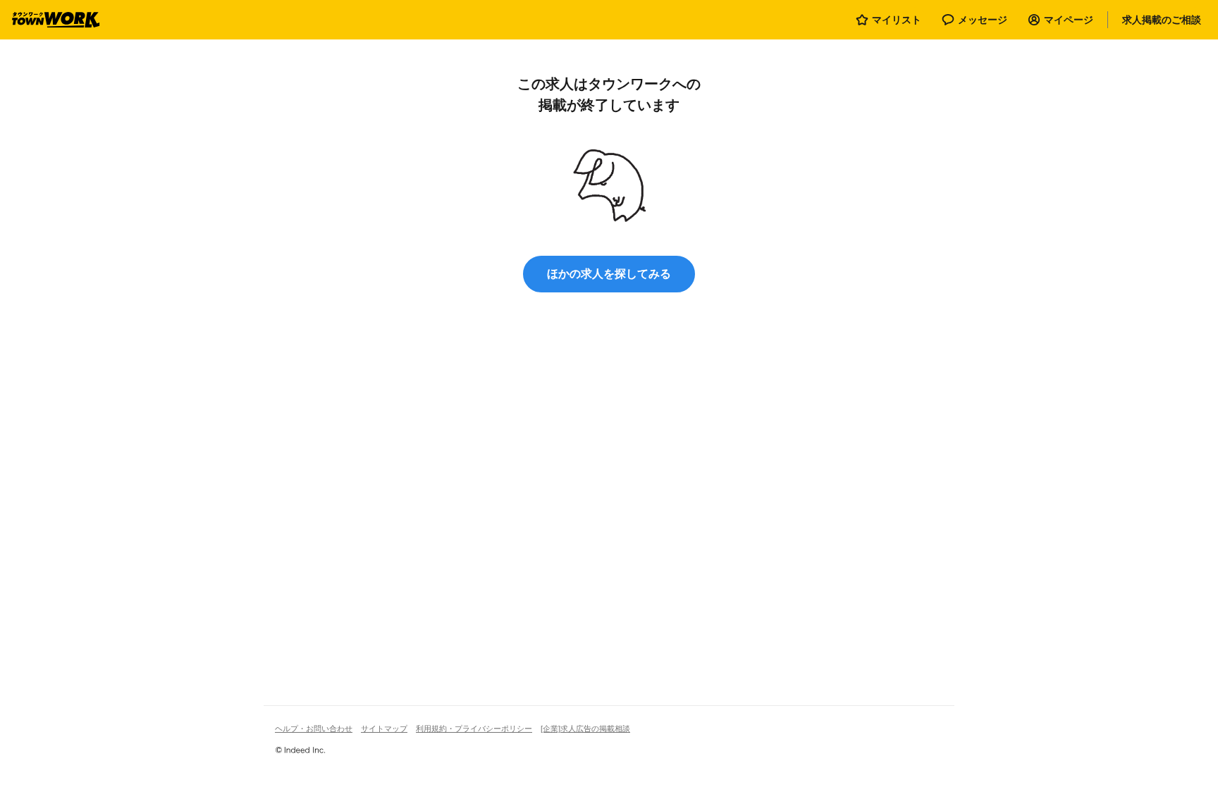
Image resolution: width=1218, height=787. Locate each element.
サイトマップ (384, 728)
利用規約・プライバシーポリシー (474, 728)
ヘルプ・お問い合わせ (313, 728)
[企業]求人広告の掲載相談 (585, 728)
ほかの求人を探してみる (609, 274)
